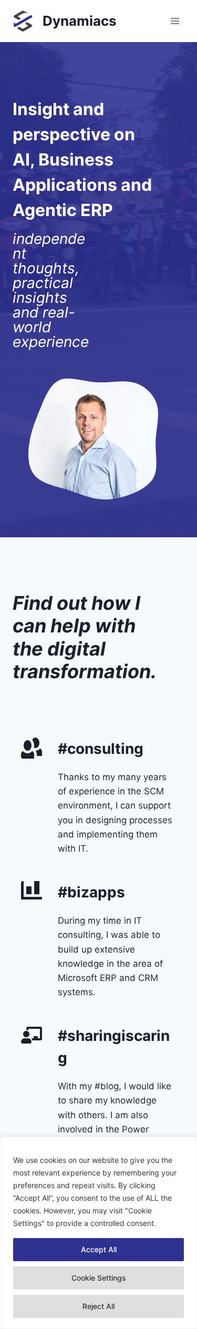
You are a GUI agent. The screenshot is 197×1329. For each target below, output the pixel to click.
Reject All (98, 1306)
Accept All (99, 1249)
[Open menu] (174, 21)
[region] (98, 1233)
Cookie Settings (98, 1277)
